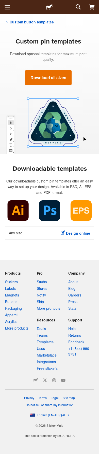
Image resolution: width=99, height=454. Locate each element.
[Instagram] (54, 380)
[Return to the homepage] (49, 7)
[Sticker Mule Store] (36, 380)
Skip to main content (4, 4)
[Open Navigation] (7, 7)
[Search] (78, 7)
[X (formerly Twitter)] (45, 380)
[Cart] (92, 7)
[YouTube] (63, 380)
